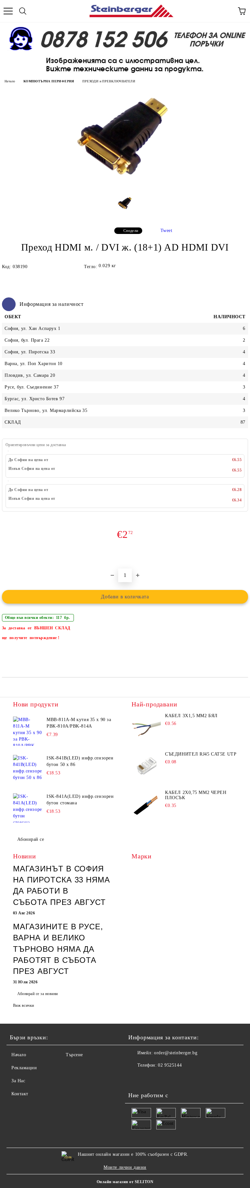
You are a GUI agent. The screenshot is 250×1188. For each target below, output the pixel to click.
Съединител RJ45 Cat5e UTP (200, 754)
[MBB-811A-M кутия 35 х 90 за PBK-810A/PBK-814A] (27, 731)
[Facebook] (137, 1078)
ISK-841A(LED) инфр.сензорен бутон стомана (80, 799)
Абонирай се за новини (37, 993)
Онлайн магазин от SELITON (125, 1182)
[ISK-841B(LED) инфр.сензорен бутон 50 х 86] (27, 769)
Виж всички (23, 1005)
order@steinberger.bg (175, 1052)
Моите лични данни (125, 1167)
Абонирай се (30, 839)
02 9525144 (170, 1065)
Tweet (166, 230)
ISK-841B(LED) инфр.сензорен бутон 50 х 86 (80, 761)
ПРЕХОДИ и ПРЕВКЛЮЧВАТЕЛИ (108, 81)
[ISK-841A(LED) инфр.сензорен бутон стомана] (27, 808)
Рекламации (24, 1067)
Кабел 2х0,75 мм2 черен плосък (195, 795)
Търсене (74, 1054)
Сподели (130, 230)
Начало (10, 81)
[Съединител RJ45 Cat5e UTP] (146, 766)
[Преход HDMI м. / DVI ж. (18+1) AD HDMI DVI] (125, 188)
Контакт (19, 1093)
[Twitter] (151, 1078)
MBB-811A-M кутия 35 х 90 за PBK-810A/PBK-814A (79, 723)
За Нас (18, 1080)
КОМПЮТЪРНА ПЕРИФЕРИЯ (48, 81)
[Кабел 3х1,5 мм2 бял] (146, 728)
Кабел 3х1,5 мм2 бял (191, 715)
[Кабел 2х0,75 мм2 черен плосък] (146, 804)
